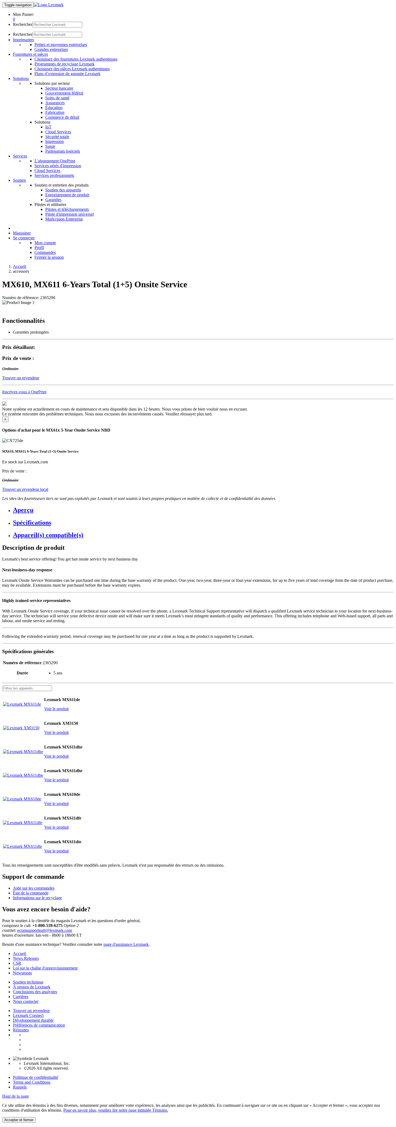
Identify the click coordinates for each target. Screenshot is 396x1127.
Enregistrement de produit (67, 194)
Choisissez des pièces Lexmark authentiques (72, 68)
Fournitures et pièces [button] (30, 54)
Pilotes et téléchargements (67, 209)
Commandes (45, 252)
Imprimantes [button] (23, 39)
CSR (17, 963)
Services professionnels (54, 175)
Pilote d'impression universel (69, 214)
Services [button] (20, 156)
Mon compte (45, 242)
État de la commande (30, 893)
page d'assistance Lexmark (126, 944)
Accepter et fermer (18, 1120)
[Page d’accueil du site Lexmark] (49, 4)
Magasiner (22, 233)
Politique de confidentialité (35, 1077)
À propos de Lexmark (31, 987)
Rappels (20, 1087)
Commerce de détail (62, 117)
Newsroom (22, 973)
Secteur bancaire (59, 88)
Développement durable (33, 1020)
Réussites (21, 1030)
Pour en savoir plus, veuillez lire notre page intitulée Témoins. (115, 1110)
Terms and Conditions (31, 1082)
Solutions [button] (21, 78)
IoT (48, 127)
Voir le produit (56, 708)
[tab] (203, 510)
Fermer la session (49, 257)
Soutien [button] (19, 180)
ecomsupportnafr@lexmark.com (44, 930)
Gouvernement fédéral (64, 93)
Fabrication (54, 112)
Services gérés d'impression (57, 165)
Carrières (20, 996)
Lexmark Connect (28, 1015)
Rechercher (22, 24)
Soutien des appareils (63, 190)
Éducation (53, 107)
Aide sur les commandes (33, 888)
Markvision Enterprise (64, 219)
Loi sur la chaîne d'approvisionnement (45, 968)
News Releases (26, 958)
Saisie (50, 146)
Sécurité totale (57, 136)
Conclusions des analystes (35, 991)
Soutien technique (28, 982)
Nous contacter (26, 1001)
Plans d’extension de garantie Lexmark (67, 73)
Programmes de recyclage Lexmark (64, 64)
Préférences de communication (39, 1025)
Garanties (53, 199)
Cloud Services (58, 132)
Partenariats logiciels (62, 151)
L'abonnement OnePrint (54, 161)
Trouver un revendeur (31, 1010)
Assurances (55, 102)
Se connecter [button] (24, 238)
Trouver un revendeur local (25, 489)
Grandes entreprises (51, 49)
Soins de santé (57, 98)
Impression (54, 141)
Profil (39, 247)
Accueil (19, 266)
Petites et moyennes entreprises (60, 44)
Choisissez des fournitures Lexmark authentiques (75, 59)
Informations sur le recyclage (37, 897)
